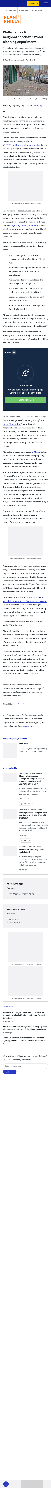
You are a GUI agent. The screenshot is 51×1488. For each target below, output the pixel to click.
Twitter (18, 703)
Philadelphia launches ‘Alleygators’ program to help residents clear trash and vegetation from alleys (31, 779)
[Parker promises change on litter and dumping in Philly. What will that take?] (10, 815)
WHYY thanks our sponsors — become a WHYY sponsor (25, 203)
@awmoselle (13, 919)
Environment (24, 10)
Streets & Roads (37, 10)
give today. (29, 726)
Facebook (13, 703)
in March (36, 452)
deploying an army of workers (24, 225)
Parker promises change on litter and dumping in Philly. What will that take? (33, 815)
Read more (11, 888)
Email (23, 703)
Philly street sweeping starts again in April (31, 850)
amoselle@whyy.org (16, 922)
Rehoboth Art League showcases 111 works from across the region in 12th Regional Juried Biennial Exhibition (24, 1015)
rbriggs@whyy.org (27, 894)
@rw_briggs (13, 894)
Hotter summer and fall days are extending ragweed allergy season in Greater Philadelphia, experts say (25, 1028)
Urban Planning (10, 10)
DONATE (34, 3)
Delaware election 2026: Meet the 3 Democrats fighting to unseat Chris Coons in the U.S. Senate (24, 1039)
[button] (6, 1484)
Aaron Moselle (19, 60)
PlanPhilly (37, 105)
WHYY (9, 3)
